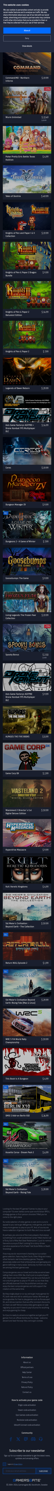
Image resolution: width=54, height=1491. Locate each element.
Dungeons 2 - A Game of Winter (20, 541)
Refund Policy (27, 1387)
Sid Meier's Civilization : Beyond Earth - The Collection (20, 925)
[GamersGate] (27, 1482)
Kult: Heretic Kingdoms (17, 886)
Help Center (27, 1372)
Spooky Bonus (12, 654)
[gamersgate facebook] (11, 1439)
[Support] (40, 1439)
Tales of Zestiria (13, 196)
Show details (27, 46)
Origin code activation (27, 1405)
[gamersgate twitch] (25, 1439)
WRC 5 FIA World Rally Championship (16, 1041)
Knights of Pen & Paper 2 (17, 351)
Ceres (8, 467)
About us (27, 1362)
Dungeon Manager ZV (16, 504)
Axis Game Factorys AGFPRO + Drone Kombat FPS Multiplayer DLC (20, 428)
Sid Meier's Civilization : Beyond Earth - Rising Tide (18, 1191)
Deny (27, 38)
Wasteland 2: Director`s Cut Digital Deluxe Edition (19, 812)
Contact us (27, 1392)
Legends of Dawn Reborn (18, 388)
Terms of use (27, 1377)
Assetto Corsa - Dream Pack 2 (20, 1152)
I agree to (14, 1464)
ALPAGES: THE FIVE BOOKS (17, 736)
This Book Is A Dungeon (17, 1078)
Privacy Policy (27, 1382)
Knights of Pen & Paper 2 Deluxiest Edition (17, 313)
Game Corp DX (12, 773)
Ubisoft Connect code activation (27, 1425)
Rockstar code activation (27, 1420)
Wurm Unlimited (13, 117)
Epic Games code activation (27, 1415)
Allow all (27, 30)
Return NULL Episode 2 (16, 962)
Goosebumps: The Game (17, 578)
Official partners (27, 1367)
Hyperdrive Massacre (16, 849)
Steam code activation (27, 1410)
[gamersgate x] (18, 1439)
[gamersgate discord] (33, 1439)
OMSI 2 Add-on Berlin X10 (18, 1115)
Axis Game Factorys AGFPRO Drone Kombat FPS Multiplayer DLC (20, 697)
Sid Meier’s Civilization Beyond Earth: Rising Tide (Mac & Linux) (20, 1001)
